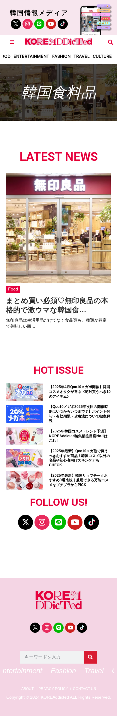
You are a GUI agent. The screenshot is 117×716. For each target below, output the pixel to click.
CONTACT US (84, 689)
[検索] (90, 657)
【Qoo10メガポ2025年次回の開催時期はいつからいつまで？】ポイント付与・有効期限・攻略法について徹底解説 (79, 414)
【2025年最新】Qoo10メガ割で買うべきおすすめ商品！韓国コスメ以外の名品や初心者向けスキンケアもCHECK (79, 458)
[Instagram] (27, 24)
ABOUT (27, 689)
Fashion (61, 56)
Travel (82, 56)
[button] (111, 42)
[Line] (39, 24)
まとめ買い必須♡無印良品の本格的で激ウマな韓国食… (57, 305)
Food (13, 289)
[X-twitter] (25, 522)
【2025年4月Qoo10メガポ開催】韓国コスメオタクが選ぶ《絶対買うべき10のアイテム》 (80, 391)
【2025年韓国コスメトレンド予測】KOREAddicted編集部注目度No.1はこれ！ (78, 436)
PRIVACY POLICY (53, 689)
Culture (102, 56)
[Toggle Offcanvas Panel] (12, 42)
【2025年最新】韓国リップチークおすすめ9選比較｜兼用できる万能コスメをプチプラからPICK (79, 480)
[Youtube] (51, 24)
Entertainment (31, 56)
